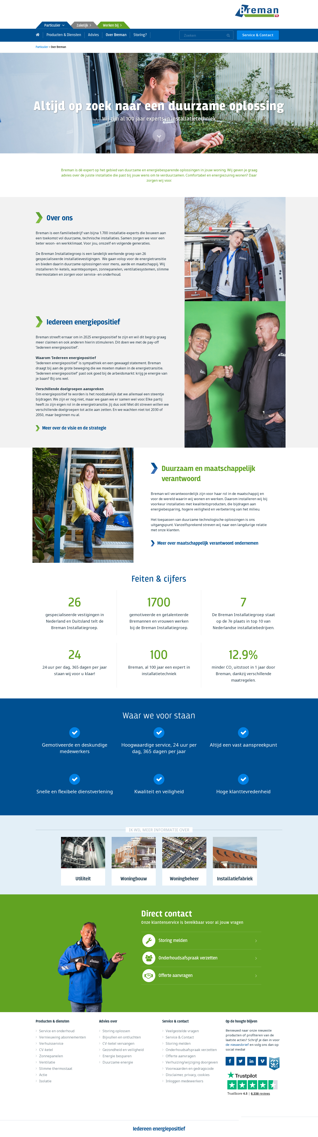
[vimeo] (262, 1061)
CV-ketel (46, 1049)
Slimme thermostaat (55, 1068)
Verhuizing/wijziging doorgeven (192, 1062)
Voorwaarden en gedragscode (190, 1068)
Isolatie (45, 1081)
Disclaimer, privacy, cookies (188, 1074)
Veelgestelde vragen (182, 1031)
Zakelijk (83, 25)
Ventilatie (47, 1062)
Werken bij (111, 25)
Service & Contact (257, 35)
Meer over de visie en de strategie (74, 428)
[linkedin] (251, 1061)
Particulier (53, 25)
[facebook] (230, 1061)
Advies (93, 35)
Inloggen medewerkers (184, 1081)
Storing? (140, 35)
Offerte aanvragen (176, 976)
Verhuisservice (51, 1043)
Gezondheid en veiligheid (123, 1049)
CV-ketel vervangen (118, 1043)
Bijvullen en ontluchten (122, 1037)
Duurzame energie (118, 1062)
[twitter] (240, 1061)
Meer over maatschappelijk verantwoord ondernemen (207, 543)
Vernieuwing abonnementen (62, 1037)
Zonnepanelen (51, 1056)
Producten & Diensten (64, 35)
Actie (43, 1074)
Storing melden (173, 941)
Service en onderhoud (56, 1031)
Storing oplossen (116, 1031)
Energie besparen (117, 1056)
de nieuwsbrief (237, 1044)
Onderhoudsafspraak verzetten (188, 958)
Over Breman (116, 35)
